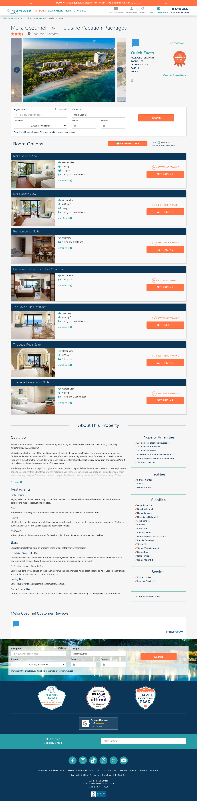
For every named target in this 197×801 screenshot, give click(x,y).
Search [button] (143, 13)
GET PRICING (165, 174)
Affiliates (53, 770)
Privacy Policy (111, 770)
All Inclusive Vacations (13, 18)
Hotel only (62, 109)
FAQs (99, 770)
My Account (131, 13)
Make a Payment (116, 13)
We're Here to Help (129, 143)
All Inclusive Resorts (36, 18)
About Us (42, 770)
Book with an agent (180, 10)
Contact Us (81, 770)
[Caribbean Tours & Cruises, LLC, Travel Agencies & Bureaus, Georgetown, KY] (99, 794)
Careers (70, 770)
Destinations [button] (55, 11)
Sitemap (133, 770)
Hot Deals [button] (40, 11)
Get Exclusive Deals (159, 13)
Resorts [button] (70, 11)
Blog (62, 770)
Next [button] (166, 2)
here (46, 132)
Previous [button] (30, 2)
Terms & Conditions (148, 770)
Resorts (123, 770)
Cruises (81, 11)
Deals (91, 770)
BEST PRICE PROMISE (168, 167)
